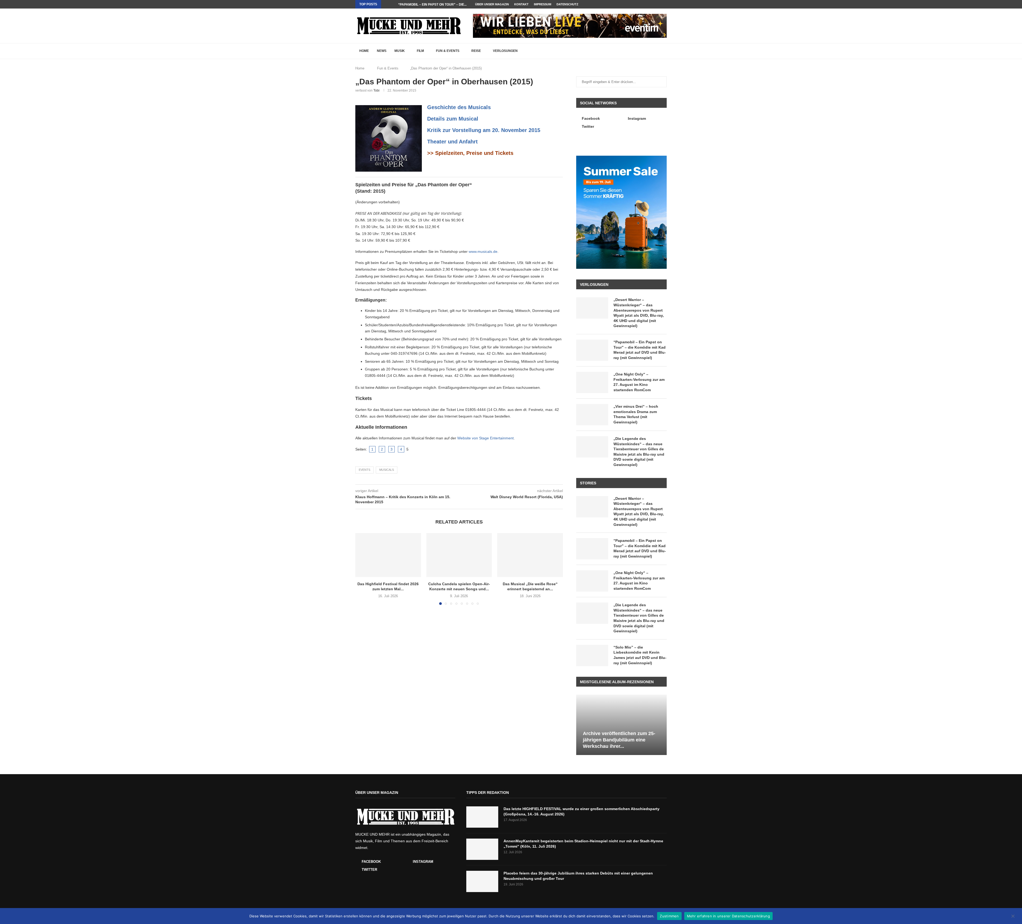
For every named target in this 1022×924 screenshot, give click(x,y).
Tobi (376, 90)
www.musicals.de (483, 251)
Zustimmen (669, 916)
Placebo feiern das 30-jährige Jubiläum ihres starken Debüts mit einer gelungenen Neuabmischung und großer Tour (578, 876)
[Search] (664, 51)
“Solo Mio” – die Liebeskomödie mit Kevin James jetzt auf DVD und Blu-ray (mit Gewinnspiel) (639, 655)
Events (364, 469)
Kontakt (521, 4)
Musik (399, 51)
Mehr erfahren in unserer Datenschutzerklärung (728, 916)
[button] (386, 4)
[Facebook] (653, 4)
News (381, 51)
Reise (476, 51)
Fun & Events (447, 51)
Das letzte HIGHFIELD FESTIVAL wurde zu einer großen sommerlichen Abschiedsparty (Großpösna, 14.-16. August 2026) (582, 811)
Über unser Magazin (492, 4)
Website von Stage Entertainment (485, 438)
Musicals (386, 469)
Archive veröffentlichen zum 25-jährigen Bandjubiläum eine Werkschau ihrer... (619, 740)
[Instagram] (659, 4)
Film (420, 51)
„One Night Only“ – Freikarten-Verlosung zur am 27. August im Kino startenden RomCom (639, 382)
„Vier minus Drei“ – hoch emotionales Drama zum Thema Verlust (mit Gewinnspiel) (635, 414)
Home (364, 51)
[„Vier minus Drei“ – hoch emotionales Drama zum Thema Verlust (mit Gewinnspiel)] (592, 414)
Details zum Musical (452, 119)
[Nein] (1012, 916)
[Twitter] (665, 4)
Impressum (542, 4)
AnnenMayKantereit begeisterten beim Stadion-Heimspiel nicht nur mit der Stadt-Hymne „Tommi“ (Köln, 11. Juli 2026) (583, 843)
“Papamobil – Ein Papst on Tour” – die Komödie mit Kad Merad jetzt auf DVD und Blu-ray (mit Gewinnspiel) (639, 350)
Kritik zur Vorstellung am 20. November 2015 (483, 130)
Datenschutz (567, 4)
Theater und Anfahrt (452, 142)
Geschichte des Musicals (459, 107)
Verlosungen (505, 51)
